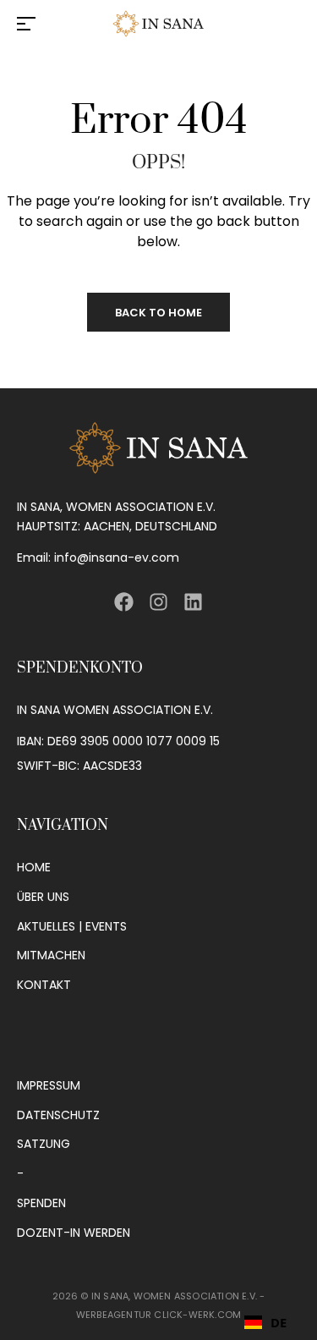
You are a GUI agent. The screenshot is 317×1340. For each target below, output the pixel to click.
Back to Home (158, 313)
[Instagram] (158, 601)
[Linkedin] (193, 601)
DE (279, 1322)
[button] (265, 1322)
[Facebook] (123, 601)
